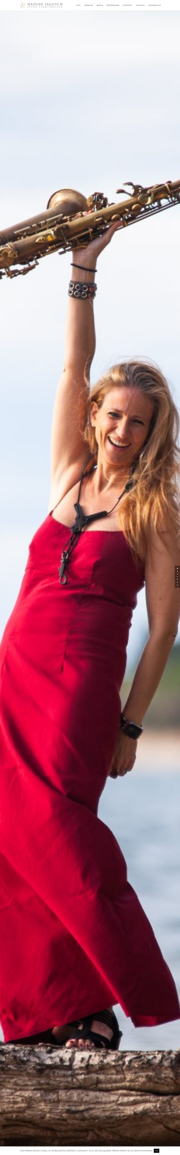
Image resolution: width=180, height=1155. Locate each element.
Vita (78, 5)
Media (100, 5)
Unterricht (154, 5)
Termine (88, 5)
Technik (140, 5)
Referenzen (113, 5)
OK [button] (156, 1150)
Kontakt (127, 5)
